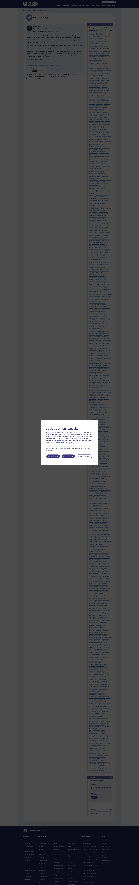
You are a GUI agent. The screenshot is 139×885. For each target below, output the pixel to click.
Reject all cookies (68, 456)
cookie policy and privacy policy (64, 443)
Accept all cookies (53, 456)
